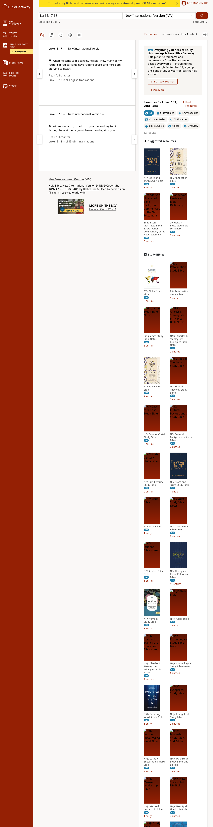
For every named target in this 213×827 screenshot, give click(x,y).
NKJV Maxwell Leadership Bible (153, 808)
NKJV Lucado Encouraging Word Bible (154, 761)
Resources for (160, 104)
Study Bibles (156, 254)
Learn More (157, 89)
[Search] (202, 15)
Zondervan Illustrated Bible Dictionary (179, 225)
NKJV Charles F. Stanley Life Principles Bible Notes (152, 668)
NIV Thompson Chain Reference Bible (179, 574)
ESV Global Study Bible (153, 293)
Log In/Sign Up (197, 3)
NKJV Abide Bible (179, 618)
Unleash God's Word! (102, 209)
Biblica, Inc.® (91, 189)
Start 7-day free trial (162, 81)
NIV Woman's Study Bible (151, 620)
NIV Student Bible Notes (154, 573)
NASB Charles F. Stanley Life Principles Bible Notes (179, 341)
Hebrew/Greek (169, 34)
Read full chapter (59, 75)
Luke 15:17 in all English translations (71, 80)
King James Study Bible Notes (153, 338)
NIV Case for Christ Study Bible (154, 436)
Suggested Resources (162, 141)
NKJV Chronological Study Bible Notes (181, 665)
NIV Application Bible (178, 179)
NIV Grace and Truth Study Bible (153, 179)
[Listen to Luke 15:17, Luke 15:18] (79, 35)
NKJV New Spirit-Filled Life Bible (179, 808)
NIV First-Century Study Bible (153, 483)
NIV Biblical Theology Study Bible (178, 389)
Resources (150, 34)
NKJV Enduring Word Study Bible (153, 716)
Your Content (189, 34)
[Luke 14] (39, 73)
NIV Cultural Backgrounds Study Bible (181, 437)
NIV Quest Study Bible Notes (179, 528)
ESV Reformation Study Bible (179, 293)
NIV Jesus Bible (152, 526)
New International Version (66, 179)
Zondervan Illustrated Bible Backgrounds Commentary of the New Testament (154, 228)
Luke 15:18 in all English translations (71, 141)
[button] (194, 3)
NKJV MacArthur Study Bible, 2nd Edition (179, 761)
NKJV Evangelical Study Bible (179, 716)
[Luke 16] (134, 73)
